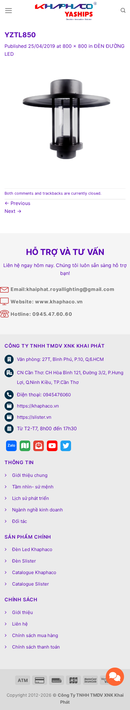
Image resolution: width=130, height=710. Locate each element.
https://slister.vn (34, 417)
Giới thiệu (22, 612)
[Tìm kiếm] (123, 10)
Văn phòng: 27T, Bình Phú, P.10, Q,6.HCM (60, 359)
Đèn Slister (24, 561)
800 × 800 (75, 46)
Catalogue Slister (30, 584)
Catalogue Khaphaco (34, 572)
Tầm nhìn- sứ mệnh (33, 487)
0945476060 (57, 395)
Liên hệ (20, 624)
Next (13, 211)
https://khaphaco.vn (38, 406)
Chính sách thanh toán (36, 647)
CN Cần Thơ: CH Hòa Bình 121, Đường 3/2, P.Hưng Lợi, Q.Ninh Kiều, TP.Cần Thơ (70, 377)
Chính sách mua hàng (35, 635)
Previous (17, 203)
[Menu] (9, 10)
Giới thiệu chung (29, 475)
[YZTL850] (65, 123)
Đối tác (19, 521)
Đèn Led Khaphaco (32, 549)
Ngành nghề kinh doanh (37, 510)
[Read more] (11, 446)
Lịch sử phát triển (30, 498)
